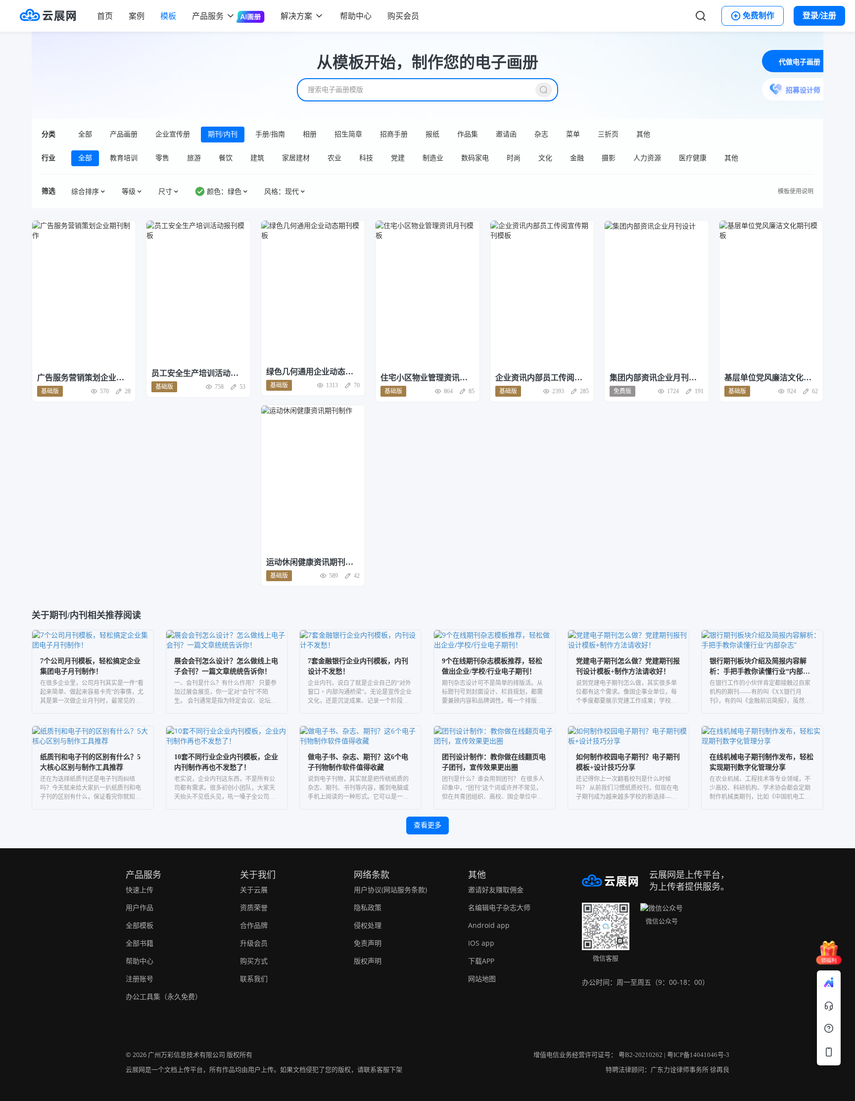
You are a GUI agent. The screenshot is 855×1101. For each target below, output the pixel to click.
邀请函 (506, 134)
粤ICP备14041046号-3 (698, 1054)
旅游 (194, 158)
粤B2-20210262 (640, 1054)
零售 (162, 158)
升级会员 (254, 943)
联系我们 (254, 978)
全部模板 (139, 925)
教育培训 (124, 158)
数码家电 (475, 158)
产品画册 (124, 134)
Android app (489, 925)
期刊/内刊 (223, 134)
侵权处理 (367, 925)
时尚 (514, 158)
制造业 (433, 158)
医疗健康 (693, 158)
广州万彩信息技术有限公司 (186, 1054)
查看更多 (427, 825)
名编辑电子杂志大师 (499, 907)
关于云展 (254, 889)
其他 (643, 134)
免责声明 (367, 943)
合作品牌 (254, 925)
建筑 (257, 158)
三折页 (608, 134)
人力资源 (647, 158)
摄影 (609, 158)
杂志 (541, 134)
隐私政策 (367, 907)
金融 (577, 158)
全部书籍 (139, 943)
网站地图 (482, 978)
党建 (398, 158)
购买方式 (254, 960)
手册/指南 (270, 134)
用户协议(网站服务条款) (390, 889)
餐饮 (226, 158)
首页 (105, 15)
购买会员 (403, 15)
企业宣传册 (172, 134)
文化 (545, 158)
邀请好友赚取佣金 (495, 889)
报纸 (432, 134)
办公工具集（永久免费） (164, 996)
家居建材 (296, 158)
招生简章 (348, 134)
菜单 (573, 134)
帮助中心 (356, 15)
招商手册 (394, 134)
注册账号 (139, 978)
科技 (366, 158)
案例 (136, 15)
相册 (310, 134)
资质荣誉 (254, 907)
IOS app (481, 943)
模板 (168, 15)
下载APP (481, 960)
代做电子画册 (799, 62)
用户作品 (139, 907)
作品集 (467, 134)
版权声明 (367, 960)
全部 (85, 134)
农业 (334, 158)
